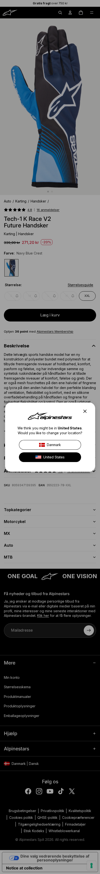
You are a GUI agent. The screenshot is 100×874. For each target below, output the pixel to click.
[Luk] (86, 411)
